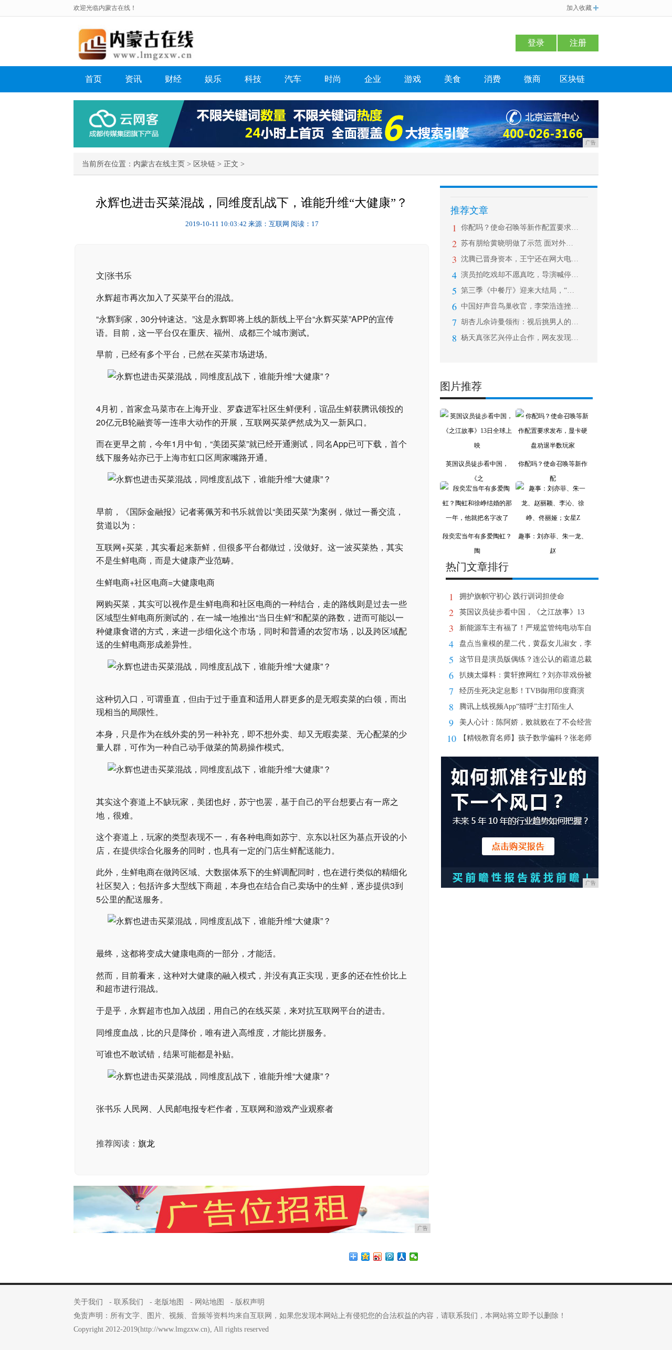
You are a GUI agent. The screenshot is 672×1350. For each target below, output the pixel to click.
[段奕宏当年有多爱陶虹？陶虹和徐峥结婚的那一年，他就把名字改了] (477, 488)
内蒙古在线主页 (159, 164)
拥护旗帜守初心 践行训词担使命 (511, 596)
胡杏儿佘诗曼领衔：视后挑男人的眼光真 (520, 322)
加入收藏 (579, 8)
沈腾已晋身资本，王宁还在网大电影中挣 (520, 259)
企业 (372, 79)
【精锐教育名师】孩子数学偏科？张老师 (525, 738)
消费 (492, 79)
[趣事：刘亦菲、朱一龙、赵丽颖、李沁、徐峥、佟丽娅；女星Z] (553, 488)
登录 (536, 42)
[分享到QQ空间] (365, 1256)
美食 (452, 79)
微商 (532, 79)
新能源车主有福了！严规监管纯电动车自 (525, 628)
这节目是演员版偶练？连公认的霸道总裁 (525, 659)
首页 (93, 79)
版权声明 (250, 1302)
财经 (173, 79)
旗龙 (146, 1143)
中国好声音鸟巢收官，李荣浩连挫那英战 (520, 306)
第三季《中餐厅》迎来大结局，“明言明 (520, 290)
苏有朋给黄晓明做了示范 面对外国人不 (520, 243)
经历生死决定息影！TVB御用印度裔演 (521, 691)
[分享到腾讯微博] (389, 1256)
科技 (253, 79)
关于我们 (88, 1302)
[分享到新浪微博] (377, 1256)
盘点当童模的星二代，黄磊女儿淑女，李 (525, 643)
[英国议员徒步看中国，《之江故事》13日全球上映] (477, 416)
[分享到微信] (414, 1256)
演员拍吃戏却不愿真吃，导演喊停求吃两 (520, 275)
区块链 (572, 79)
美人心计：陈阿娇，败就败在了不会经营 (525, 722)
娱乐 (213, 79)
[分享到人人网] (401, 1256)
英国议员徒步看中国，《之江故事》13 (521, 612)
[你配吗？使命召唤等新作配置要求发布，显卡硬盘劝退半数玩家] (553, 416)
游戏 (412, 79)
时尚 (332, 79)
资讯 (133, 79)
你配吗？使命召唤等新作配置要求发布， (520, 227)
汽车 (293, 79)
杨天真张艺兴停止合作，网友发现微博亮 (520, 338)
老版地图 (169, 1302)
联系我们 (128, 1302)
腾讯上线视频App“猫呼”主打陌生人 (516, 706)
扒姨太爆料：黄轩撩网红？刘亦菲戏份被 (525, 675)
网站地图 (209, 1302)
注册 (578, 42)
